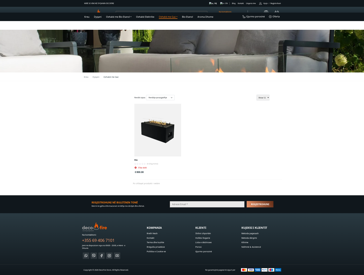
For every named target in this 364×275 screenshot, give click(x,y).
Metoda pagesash (250, 233)
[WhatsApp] (86, 256)
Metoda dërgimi (249, 238)
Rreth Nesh (152, 233)
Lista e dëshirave (203, 242)
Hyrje (265, 3)
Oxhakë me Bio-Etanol (118, 16)
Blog (233, 3)
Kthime (244, 242)
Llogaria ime (251, 3)
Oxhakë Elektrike (145, 16)
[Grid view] (275, 97)
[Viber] (94, 256)
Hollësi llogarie (202, 238)
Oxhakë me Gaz (167, 16)
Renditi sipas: (139, 97)
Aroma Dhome (205, 16)
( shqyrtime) (152, 163)
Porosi (198, 247)
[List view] (279, 97)
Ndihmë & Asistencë (251, 247)
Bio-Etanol (187, 16)
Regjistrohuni (275, 3)
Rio (136, 160)
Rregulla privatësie (156, 247)
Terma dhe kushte (155, 242)
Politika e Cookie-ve (156, 251)
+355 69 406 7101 (98, 240)
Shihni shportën (203, 233)
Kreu (86, 16)
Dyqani (98, 16)
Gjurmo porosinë (203, 251)
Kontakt (241, 3)
